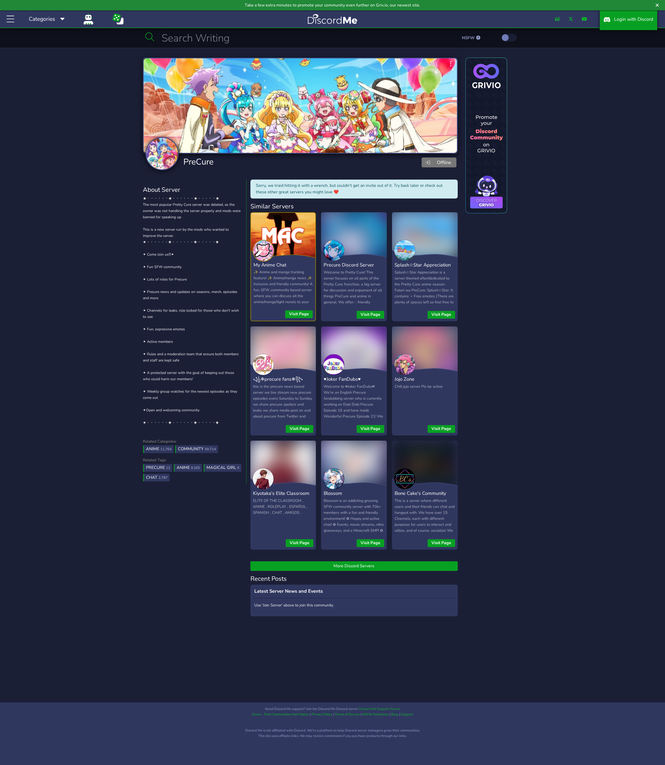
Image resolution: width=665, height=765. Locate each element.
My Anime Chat (270, 265)
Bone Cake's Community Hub (420, 497)
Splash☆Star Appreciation (423, 265)
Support (407, 714)
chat (157, 477)
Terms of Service (347, 714)
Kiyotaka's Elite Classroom (281, 493)
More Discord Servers (354, 566)
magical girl (223, 467)
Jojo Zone (404, 379)
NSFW (469, 38)
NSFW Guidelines (375, 714)
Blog (394, 714)
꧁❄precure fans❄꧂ (278, 379)
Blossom (333, 493)
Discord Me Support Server (379, 709)
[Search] (150, 37)
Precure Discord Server (349, 265)
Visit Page (299, 314)
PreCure (198, 161)
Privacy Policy (321, 714)
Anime (158, 449)
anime (188, 467)
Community (197, 449)
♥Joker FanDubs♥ (342, 379)
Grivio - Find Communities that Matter (280, 714)
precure (158, 467)
